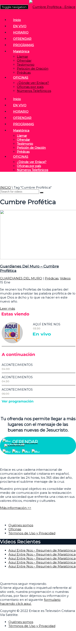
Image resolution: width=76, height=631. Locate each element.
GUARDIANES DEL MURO (21, 278)
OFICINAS (20, 78)
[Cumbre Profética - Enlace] (52, 7)
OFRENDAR (22, 39)
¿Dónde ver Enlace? (33, 83)
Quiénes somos (20, 525)
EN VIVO (19, 26)
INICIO (5, 187)
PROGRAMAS (23, 45)
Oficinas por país (30, 87)
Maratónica (21, 51)
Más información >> (15, 508)
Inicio (17, 20)
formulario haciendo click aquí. (30, 602)
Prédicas (24, 72)
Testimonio (25, 64)
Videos (65, 278)
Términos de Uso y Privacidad (31, 533)
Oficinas (14, 529)
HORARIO (20, 32)
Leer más (7, 308)
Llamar (22, 57)
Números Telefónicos (34, 91)
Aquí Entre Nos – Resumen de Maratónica (42, 550)
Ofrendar (24, 61)
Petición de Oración (32, 68)
